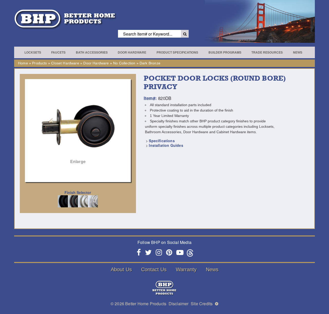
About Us (121, 269)
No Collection (124, 63)
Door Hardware (132, 52)
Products (39, 63)
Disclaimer (179, 304)
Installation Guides (166, 145)
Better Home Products (145, 304)
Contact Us (154, 269)
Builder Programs (224, 52)
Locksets (32, 52)
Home (23, 63)
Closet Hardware (65, 63)
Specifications (162, 140)
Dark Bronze (150, 63)
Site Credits (202, 304)
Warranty (186, 269)
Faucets (58, 52)
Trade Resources (267, 52)
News (297, 52)
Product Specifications (177, 52)
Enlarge (78, 161)
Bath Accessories (92, 52)
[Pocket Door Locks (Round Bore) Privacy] (78, 124)
